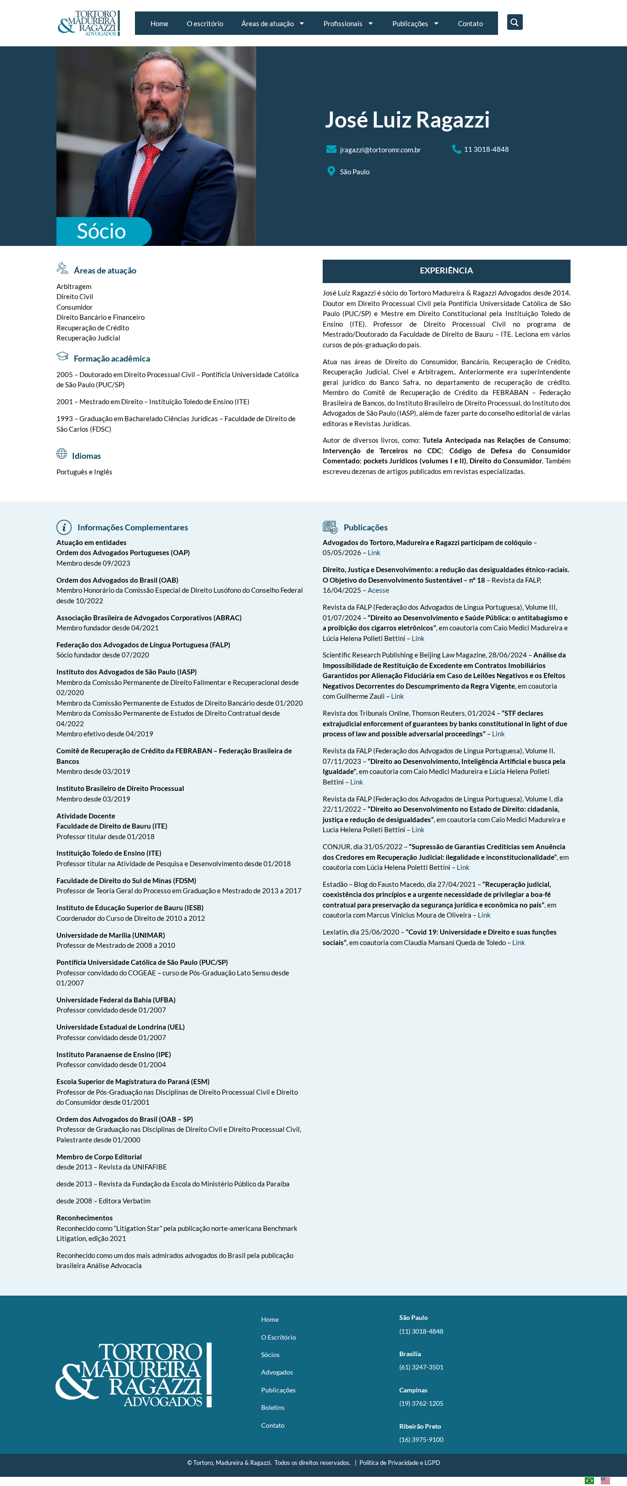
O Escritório (278, 1337)
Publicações (410, 23)
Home (159, 23)
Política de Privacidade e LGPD (399, 1462)
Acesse (378, 590)
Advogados (277, 1372)
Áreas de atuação (267, 23)
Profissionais (343, 23)
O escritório (205, 23)
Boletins (273, 1407)
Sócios (270, 1354)
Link (374, 552)
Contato (470, 23)
